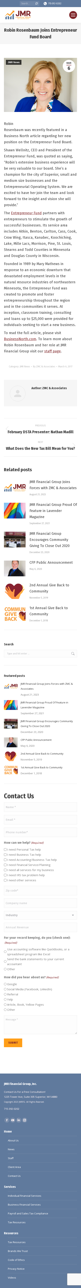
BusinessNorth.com (20, 339)
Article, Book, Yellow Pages (25, 1004)
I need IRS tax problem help (26, 875)
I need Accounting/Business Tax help (32, 860)
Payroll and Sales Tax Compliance (28, 1213)
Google (12, 984)
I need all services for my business (30, 870)
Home (8, 1131)
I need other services (21, 880)
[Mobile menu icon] (73, 15)
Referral (12, 994)
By (44, 366)
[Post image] (15, 488)
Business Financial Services (24, 1204)
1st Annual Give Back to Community (48, 611)
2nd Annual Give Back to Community (49, 588)
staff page (52, 351)
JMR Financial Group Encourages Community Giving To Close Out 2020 (49, 539)
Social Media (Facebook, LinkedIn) (29, 989)
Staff (11, 1158)
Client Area (14, 1167)
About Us (13, 1140)
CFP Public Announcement (51, 562)
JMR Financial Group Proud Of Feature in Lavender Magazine (53, 511)
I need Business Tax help (24, 855)
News (11, 1149)
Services (10, 1187)
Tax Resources (17, 1222)
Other (11, 969)
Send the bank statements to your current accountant (35, 961)
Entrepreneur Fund (26, 213)
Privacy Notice (16, 1268)
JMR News (14, 62)
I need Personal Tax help (24, 849)
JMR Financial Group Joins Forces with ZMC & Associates (53, 485)
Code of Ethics (16, 1260)
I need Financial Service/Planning (29, 865)
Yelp (10, 999)
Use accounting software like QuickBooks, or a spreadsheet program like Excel (38, 951)
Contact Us (14, 1176)
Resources (11, 1233)
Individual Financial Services (24, 1195)
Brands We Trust (18, 1251)
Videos (12, 1277)
